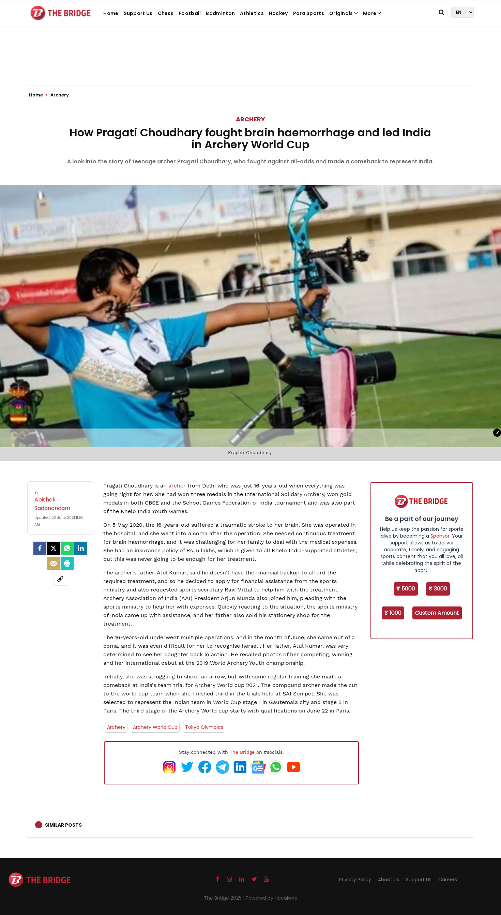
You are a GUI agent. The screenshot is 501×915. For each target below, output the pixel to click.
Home (110, 13)
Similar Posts (63, 825)
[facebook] (40, 548)
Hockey (278, 13)
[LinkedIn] (81, 548)
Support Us (138, 13)
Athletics (252, 13)
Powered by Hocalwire (272, 898)
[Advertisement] (250, 65)
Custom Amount (437, 613)
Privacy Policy (355, 879)
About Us (388, 879)
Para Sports (308, 13)
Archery (250, 119)
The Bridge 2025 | (225, 898)
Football (190, 13)
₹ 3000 (438, 588)
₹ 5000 (405, 588)
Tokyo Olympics (204, 727)
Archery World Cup (155, 727)
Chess (166, 13)
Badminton (220, 13)
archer (177, 485)
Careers (447, 879)
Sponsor (440, 535)
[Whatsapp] (67, 548)
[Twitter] (53, 548)
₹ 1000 (392, 613)
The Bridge (242, 752)
